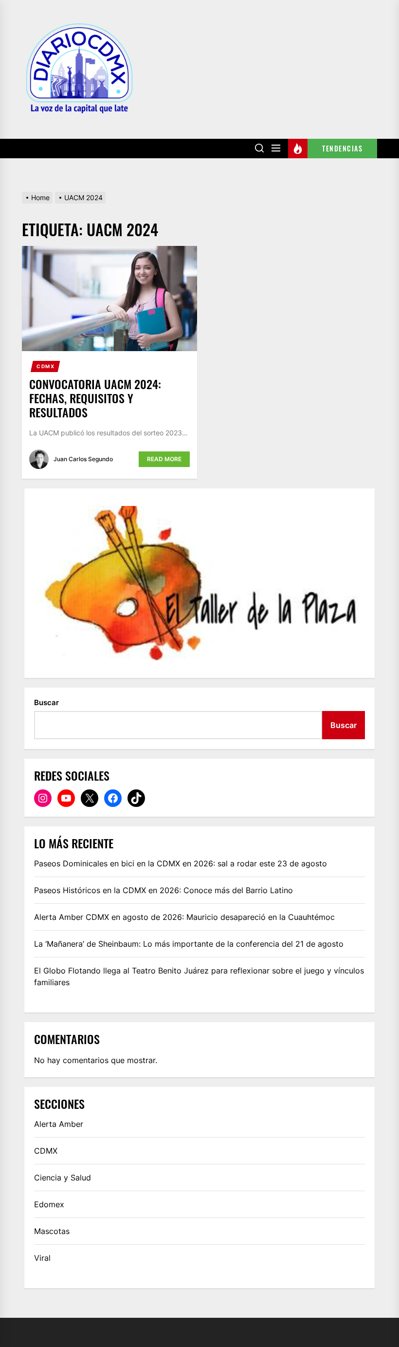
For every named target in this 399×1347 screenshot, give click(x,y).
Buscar (46, 702)
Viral (42, 1258)
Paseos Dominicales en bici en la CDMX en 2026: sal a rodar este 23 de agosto (180, 863)
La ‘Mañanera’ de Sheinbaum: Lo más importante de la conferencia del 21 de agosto (189, 944)
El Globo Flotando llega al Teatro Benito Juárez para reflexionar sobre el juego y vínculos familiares (199, 976)
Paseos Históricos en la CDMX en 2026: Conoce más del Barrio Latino (163, 890)
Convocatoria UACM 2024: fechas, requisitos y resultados (95, 398)
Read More (164, 459)
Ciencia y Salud (62, 1177)
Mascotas (52, 1231)
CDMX (45, 366)
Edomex (49, 1204)
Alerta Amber (58, 1124)
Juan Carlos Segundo (83, 459)
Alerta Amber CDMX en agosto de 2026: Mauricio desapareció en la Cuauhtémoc (184, 917)
